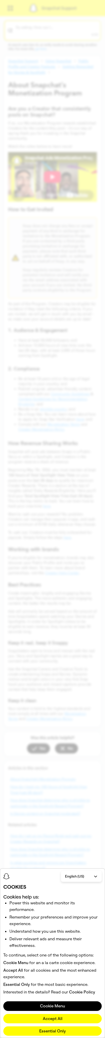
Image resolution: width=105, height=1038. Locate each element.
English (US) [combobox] (74, 876)
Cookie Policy (82, 991)
